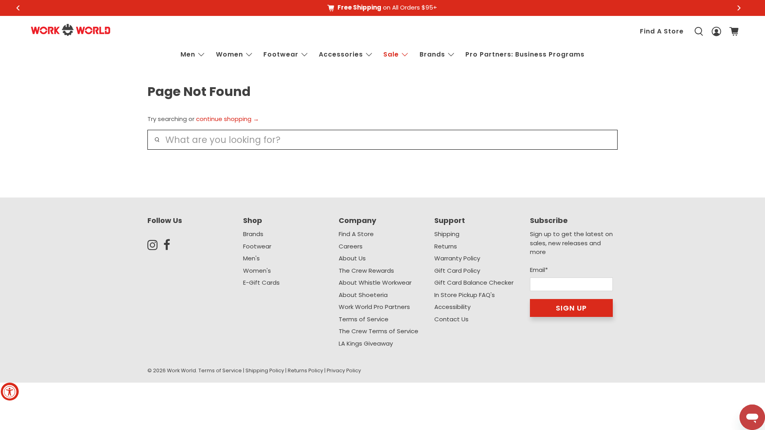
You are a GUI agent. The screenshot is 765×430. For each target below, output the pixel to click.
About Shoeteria (363, 295)
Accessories (341, 54)
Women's (257, 270)
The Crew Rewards (366, 270)
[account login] (716, 31)
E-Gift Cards (261, 282)
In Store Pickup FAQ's (464, 295)
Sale (391, 54)
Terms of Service (363, 319)
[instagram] (155, 245)
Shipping (446, 234)
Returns (445, 246)
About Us (352, 258)
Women (229, 54)
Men (187, 54)
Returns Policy (305, 370)
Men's (251, 258)
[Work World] (70, 29)
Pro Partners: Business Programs (525, 54)
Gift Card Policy (457, 270)
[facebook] (171, 245)
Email (539, 270)
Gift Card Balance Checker (474, 282)
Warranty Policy (457, 258)
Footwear (280, 54)
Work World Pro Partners (374, 307)
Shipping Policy (264, 370)
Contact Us (451, 319)
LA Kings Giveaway (366, 343)
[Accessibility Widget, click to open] (10, 392)
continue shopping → (227, 119)
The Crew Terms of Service (378, 331)
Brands (253, 234)
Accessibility (452, 307)
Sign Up (571, 308)
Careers (351, 246)
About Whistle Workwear (375, 282)
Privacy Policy (344, 370)
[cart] (734, 31)
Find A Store (662, 31)
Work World (181, 370)
